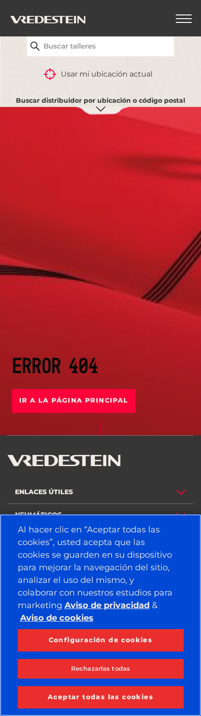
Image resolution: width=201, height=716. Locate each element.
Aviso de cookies (56, 618)
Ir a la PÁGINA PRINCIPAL (74, 400)
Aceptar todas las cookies (100, 697)
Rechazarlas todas (100, 668)
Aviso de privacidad (107, 605)
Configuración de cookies (101, 640)
